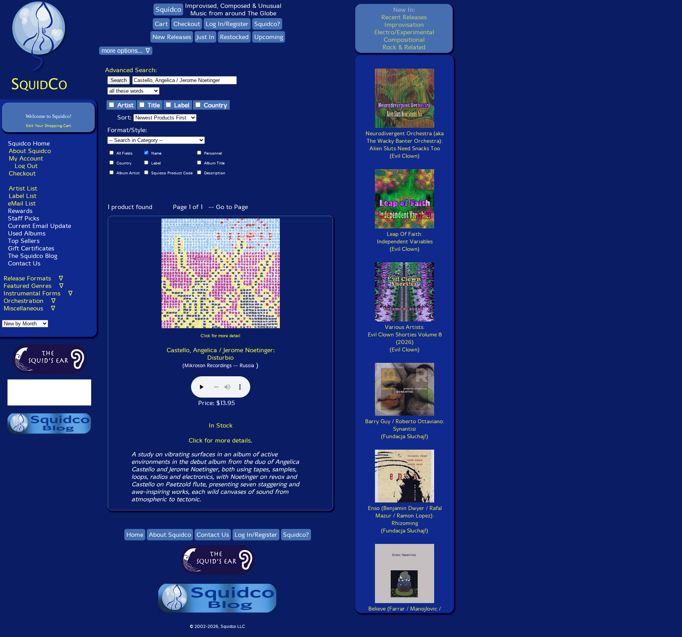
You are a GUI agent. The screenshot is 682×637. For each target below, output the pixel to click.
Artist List (23, 188)
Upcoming (268, 37)
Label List (22, 196)
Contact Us (23, 263)
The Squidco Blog (32, 256)
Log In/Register (227, 24)
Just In (205, 37)
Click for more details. (220, 440)
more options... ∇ (125, 50)
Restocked (234, 37)
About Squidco (30, 151)
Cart (161, 24)
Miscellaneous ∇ (29, 308)
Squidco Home (29, 143)
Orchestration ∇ (30, 300)
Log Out (26, 166)
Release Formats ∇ (33, 278)
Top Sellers (23, 241)
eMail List (22, 203)
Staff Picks (23, 218)
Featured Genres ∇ (34, 286)
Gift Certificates (31, 248)
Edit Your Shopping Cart (48, 125)
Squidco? (267, 24)
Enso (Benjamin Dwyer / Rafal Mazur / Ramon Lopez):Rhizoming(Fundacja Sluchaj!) (405, 519)
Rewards (20, 211)
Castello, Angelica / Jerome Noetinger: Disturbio (221, 353)
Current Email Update (38, 226)
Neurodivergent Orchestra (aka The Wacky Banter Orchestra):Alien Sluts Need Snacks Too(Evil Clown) (404, 144)
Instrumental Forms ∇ (38, 293)
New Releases (171, 37)
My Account (26, 158)
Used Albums (26, 233)
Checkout (22, 173)
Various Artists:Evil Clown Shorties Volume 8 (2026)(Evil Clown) (405, 338)
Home (134, 534)
